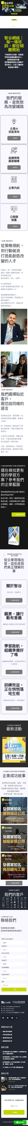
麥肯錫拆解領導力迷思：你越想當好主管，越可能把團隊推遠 (17, 1078)
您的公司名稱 (5, 953)
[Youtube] (12, 1018)
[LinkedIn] (8, 1018)
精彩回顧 (14, 19)
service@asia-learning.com (13, 1006)
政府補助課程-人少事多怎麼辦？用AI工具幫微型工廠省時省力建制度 (15, 1058)
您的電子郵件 (5, 974)
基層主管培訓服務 (7, 1031)
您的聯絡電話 (5, 967)
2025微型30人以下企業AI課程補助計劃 (13, 1067)
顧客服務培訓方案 (7, 1041)
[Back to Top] (24, 1123)
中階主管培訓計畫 (7, 1034)
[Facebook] (3, 1018)
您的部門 (4, 960)
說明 (3, 981)
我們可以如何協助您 (7, 939)
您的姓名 (4, 946)
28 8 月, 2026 (12, 1081)
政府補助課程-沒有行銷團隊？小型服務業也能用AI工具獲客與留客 (15, 1052)
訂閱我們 (15, 1112)
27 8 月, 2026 (12, 1089)
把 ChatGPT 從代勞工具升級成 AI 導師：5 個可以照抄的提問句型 (17, 1086)
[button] (2, 237)
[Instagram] (17, 1018)
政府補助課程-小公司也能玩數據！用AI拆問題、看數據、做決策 (14, 1063)
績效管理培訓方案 (7, 1038)
